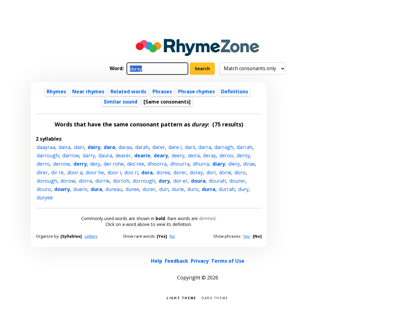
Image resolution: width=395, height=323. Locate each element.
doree (163, 172)
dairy (94, 147)
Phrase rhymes (196, 91)
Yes (246, 236)
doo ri (131, 172)
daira (64, 147)
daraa (125, 147)
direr (42, 172)
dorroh (121, 180)
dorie (225, 172)
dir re (57, 172)
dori (211, 172)
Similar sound (120, 101)
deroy (243, 155)
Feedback (176, 260)
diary (218, 163)
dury (243, 189)
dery (95, 163)
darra (204, 147)
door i (114, 172)
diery (234, 163)
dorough (47, 180)
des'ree (135, 163)
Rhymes (56, 91)
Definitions (234, 91)
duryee (45, 197)
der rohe (114, 163)
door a (74, 172)
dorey (196, 172)
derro (43, 163)
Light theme (181, 297)
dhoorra (157, 163)
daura (105, 155)
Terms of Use (227, 260)
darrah (244, 147)
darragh (223, 147)
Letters (91, 236)
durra (208, 189)
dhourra (179, 163)
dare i (174, 147)
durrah (227, 189)
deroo (226, 155)
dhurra (201, 163)
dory (164, 180)
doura (198, 180)
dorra (85, 180)
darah (142, 147)
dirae (249, 163)
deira (194, 155)
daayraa (46, 147)
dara (109, 147)
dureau (114, 189)
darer (158, 147)
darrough (48, 155)
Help (156, 260)
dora (147, 172)
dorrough (144, 180)
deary (161, 155)
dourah (217, 180)
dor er (180, 180)
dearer (123, 155)
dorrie (102, 180)
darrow (70, 155)
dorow (67, 180)
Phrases (162, 91)
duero (80, 189)
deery (178, 155)
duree (132, 189)
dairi (79, 147)
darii (190, 147)
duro (192, 189)
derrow (61, 163)
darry (89, 155)
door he (95, 172)
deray (209, 155)
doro (240, 172)
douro (44, 189)
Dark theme (215, 297)
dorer (179, 172)
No (172, 236)
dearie (142, 155)
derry (80, 163)
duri (163, 189)
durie (178, 189)
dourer (237, 180)
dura (96, 189)
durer (149, 189)
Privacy (200, 260)
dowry (62, 189)
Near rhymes (88, 91)
